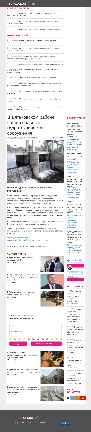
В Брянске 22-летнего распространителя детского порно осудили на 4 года (74, 378)
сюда (44, 246)
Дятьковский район (21, 238)
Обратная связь (33, 422)
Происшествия (30, 138)
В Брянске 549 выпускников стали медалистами (37, 77)
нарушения (43, 240)
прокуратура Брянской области (20, 240)
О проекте (44, 422)
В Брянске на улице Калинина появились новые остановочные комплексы (74, 144)
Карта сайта (20, 422)
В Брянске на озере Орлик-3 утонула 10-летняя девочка (40, 29)
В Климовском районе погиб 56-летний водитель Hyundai (41, 64)
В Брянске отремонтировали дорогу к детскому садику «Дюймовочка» (74, 363)
